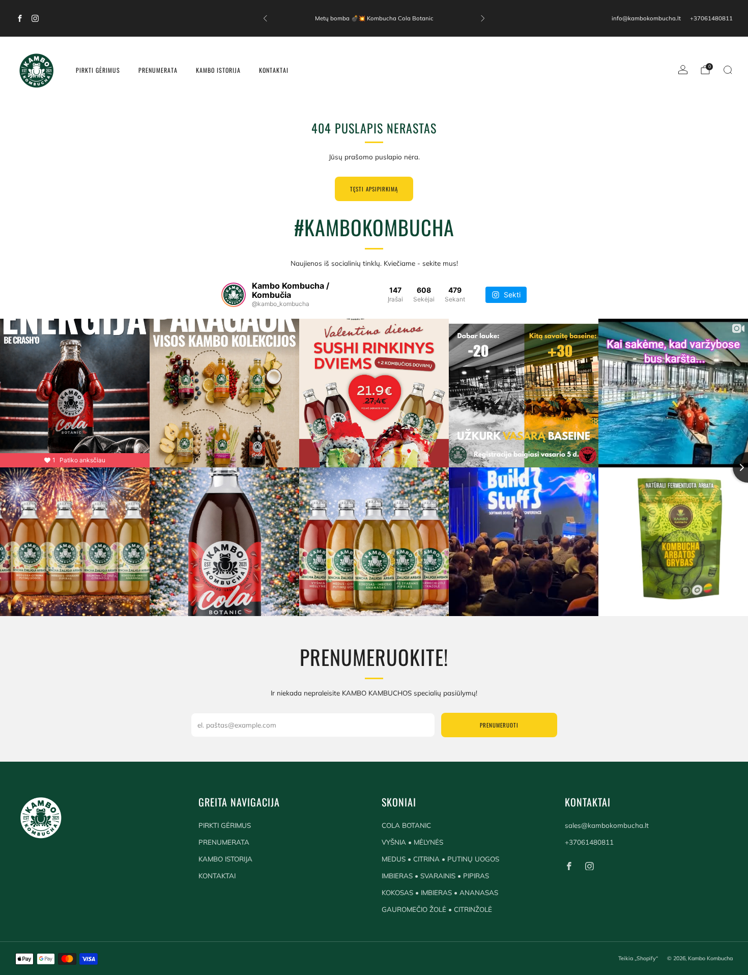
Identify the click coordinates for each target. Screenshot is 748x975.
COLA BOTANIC (406, 825)
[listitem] (374, 18)
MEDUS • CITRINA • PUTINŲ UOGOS (440, 859)
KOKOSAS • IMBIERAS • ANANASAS (440, 892)
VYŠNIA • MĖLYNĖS (412, 842)
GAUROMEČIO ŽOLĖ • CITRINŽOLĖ (437, 909)
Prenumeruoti (499, 725)
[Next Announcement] (483, 18)
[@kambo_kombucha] (233, 295)
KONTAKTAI (274, 70)
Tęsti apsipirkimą (374, 189)
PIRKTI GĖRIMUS (98, 70)
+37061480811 (711, 18)
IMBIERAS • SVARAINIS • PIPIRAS (435, 876)
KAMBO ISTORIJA (218, 70)
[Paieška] (728, 70)
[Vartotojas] (683, 70)
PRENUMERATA (158, 70)
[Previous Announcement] (265, 18)
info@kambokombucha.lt (646, 18)
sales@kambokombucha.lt (607, 825)
